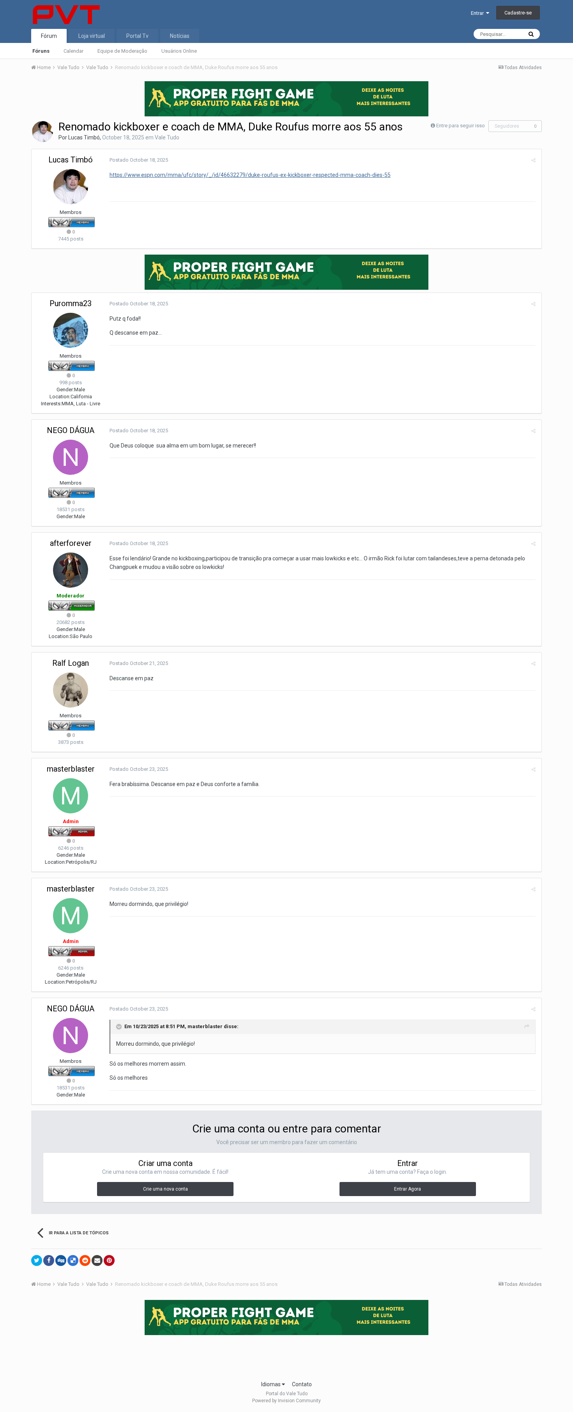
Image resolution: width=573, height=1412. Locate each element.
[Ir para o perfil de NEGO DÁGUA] (70, 457)
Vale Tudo (167, 137)
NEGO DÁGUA (70, 430)
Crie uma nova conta (165, 1189)
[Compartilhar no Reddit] (85, 1260)
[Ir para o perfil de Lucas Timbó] (42, 131)
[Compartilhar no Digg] (60, 1260)
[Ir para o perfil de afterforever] (70, 570)
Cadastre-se (518, 13)
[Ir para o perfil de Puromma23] (70, 330)
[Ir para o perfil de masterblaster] (70, 795)
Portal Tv (137, 36)
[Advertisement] (286, 1355)
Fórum (49, 36)
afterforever (71, 543)
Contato (302, 1384)
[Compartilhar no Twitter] (36, 1260)
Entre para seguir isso (460, 125)
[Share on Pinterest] (109, 1260)
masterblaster (71, 769)
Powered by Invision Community (286, 1400)
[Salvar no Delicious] (72, 1260)
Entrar (478, 13)
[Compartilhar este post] (533, 160)
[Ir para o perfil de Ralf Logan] (70, 690)
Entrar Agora (407, 1189)
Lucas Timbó (84, 137)
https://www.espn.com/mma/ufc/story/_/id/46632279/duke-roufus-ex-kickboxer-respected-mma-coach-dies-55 (250, 175)
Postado (139, 160)
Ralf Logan (70, 663)
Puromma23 (71, 303)
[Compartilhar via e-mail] (97, 1260)
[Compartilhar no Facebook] (48, 1260)
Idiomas (271, 1384)
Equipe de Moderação (122, 51)
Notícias (179, 36)
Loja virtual (91, 36)
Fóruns (41, 51)
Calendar (73, 51)
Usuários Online (179, 51)
